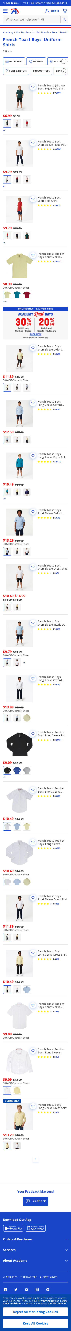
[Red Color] (27, 123)
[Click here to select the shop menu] (5, 11)
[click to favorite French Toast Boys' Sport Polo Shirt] (33, 199)
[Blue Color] (17, 236)
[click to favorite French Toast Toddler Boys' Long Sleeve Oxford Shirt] (33, 842)
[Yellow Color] (7, 295)
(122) (58, 462)
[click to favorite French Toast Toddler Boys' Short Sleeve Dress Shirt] (33, 1005)
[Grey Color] (27, 770)
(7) (57, 1057)
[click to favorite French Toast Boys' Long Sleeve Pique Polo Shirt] (33, 456)
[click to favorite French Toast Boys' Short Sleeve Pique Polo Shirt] (33, 143)
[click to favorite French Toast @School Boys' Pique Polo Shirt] (33, 87)
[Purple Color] (27, 492)
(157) (58, 93)
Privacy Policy (46, 1301)
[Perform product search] (64, 19)
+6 (4, 130)
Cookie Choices (57, 1303)
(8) (57, 573)
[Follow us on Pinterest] (47, 1289)
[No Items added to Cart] (65, 11)
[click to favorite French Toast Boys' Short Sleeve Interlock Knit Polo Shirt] (33, 623)
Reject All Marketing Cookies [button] (35, 1312)
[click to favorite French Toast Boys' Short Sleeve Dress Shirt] (33, 567)
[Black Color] (7, 770)
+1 (24, 663)
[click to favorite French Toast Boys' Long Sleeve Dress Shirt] (33, 953)
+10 (4, 302)
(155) (58, 261)
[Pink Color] (27, 179)
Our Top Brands (25, 32)
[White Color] (17, 123)
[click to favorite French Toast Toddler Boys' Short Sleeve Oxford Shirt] (33, 790)
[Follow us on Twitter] (16, 1289)
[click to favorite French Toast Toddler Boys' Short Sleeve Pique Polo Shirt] (33, 255)
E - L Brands (43, 32)
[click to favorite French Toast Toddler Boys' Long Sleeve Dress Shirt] (33, 1051)
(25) (58, 629)
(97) (58, 205)
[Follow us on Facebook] (5, 1289)
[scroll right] (64, 61)
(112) (58, 740)
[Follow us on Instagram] (37, 1289)
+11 (4, 186)
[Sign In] (47, 11)
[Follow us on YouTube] (26, 1289)
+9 (4, 242)
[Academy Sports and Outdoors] (15, 11)
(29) (58, 354)
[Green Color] (7, 123)
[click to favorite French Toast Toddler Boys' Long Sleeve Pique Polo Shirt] (33, 734)
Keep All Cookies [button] (35, 1323)
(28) (58, 409)
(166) (58, 149)
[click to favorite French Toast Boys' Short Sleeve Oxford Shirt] (33, 348)
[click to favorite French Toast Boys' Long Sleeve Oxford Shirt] (33, 403)
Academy (8, 32)
